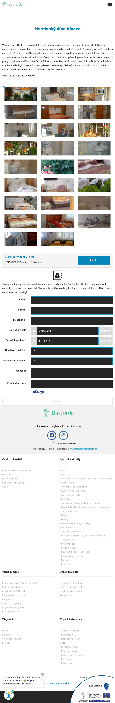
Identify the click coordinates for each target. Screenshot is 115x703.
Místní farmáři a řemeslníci (72, 587)
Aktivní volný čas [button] (67, 544)
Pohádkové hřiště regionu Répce (76, 523)
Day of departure (16, 340)
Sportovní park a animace (73, 491)
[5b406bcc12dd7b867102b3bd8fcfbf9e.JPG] (94, 112)
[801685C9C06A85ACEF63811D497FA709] (20, 94)
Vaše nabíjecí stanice (71, 531)
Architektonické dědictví (13, 591)
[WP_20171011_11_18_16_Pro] (20, 221)
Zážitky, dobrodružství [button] (70, 495)
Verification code (17, 383)
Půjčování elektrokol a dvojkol (75, 552)
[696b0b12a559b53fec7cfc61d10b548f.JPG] (57, 112)
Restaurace (65, 595)
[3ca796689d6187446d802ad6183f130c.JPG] (94, 130)
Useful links (66, 659)
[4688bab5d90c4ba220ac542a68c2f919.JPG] (57, 94)
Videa (5, 487)
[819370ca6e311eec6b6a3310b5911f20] (20, 203)
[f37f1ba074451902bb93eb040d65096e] (57, 203)
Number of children (15, 360)
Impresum (43, 426)
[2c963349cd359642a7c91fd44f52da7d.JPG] (57, 130)
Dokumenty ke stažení (71, 655)
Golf (63, 474)
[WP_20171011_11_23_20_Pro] (20, 239)
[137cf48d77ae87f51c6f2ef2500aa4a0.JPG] (57, 148)
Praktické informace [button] (69, 631)
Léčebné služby (9, 478)
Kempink (6, 643)
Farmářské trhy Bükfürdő (71, 583)
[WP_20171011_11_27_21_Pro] (57, 239)
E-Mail (22, 309)
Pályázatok (66, 663)
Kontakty (76, 426)
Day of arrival (18, 330)
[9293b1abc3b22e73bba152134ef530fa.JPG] (20, 112)
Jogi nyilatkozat (60, 426)
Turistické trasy (68, 540)
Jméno (22, 299)
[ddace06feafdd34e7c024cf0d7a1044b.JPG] (20, 130)
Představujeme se (69, 647)
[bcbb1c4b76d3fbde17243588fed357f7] (94, 203)
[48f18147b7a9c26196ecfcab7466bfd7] (20, 185)
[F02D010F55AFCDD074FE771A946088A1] (94, 94)
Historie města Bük (11, 587)
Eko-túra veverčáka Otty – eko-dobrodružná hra (83, 536)
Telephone (20, 319)
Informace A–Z (68, 635)
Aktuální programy (12, 603)
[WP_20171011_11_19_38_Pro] (57, 221)
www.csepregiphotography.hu (83, 449)
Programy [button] (7, 599)
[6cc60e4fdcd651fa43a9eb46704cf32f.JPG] (20, 148)
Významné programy (14, 607)
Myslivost (65, 560)
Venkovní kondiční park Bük (74, 487)
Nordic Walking (68, 548)
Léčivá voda (7, 474)
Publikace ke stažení (70, 639)
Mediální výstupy (69, 651)
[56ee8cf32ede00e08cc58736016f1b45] (57, 167)
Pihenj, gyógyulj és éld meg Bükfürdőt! (20, 583)
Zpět (95, 260)
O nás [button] (62, 643)
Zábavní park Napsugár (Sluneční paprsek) (81, 503)
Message (21, 370)
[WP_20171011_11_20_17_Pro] (94, 221)
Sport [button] (62, 470)
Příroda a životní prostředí (14, 595)
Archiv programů (12, 611)
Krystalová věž (68, 499)
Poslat (57, 401)
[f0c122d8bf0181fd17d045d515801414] (94, 167)
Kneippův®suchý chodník (73, 556)
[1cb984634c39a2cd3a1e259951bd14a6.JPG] (20, 167)
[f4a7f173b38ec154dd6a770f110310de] (57, 185)
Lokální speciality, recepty (72, 591)
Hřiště (64, 515)
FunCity (64, 519)
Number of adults (16, 350)
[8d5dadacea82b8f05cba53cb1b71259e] (94, 185)
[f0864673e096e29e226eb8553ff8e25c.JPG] (94, 148)
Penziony (6, 635)
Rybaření (65, 564)
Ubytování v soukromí (12, 639)
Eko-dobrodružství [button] (68, 527)
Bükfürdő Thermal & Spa (14, 483)
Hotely (5, 631)
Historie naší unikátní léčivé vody (17, 470)
